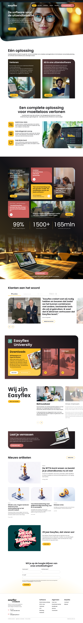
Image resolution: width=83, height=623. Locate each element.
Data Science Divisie (44, 602)
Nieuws (66, 604)
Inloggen (73, 1)
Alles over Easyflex (14, 401)
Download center (56, 604)
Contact (69, 1)
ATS (40, 608)
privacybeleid (30, 581)
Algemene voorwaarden (20, 618)
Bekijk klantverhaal (48, 321)
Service (54, 608)
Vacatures (54, 610)
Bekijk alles (70, 457)
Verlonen (41, 606)
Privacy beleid (27, 618)
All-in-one (42, 604)
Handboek (54, 606)
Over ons (54, 602)
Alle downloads (24, 372)
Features (41, 612)
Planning (41, 610)
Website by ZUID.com (71, 618)
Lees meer (14, 372)
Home (34, 5)
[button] (39, 5)
